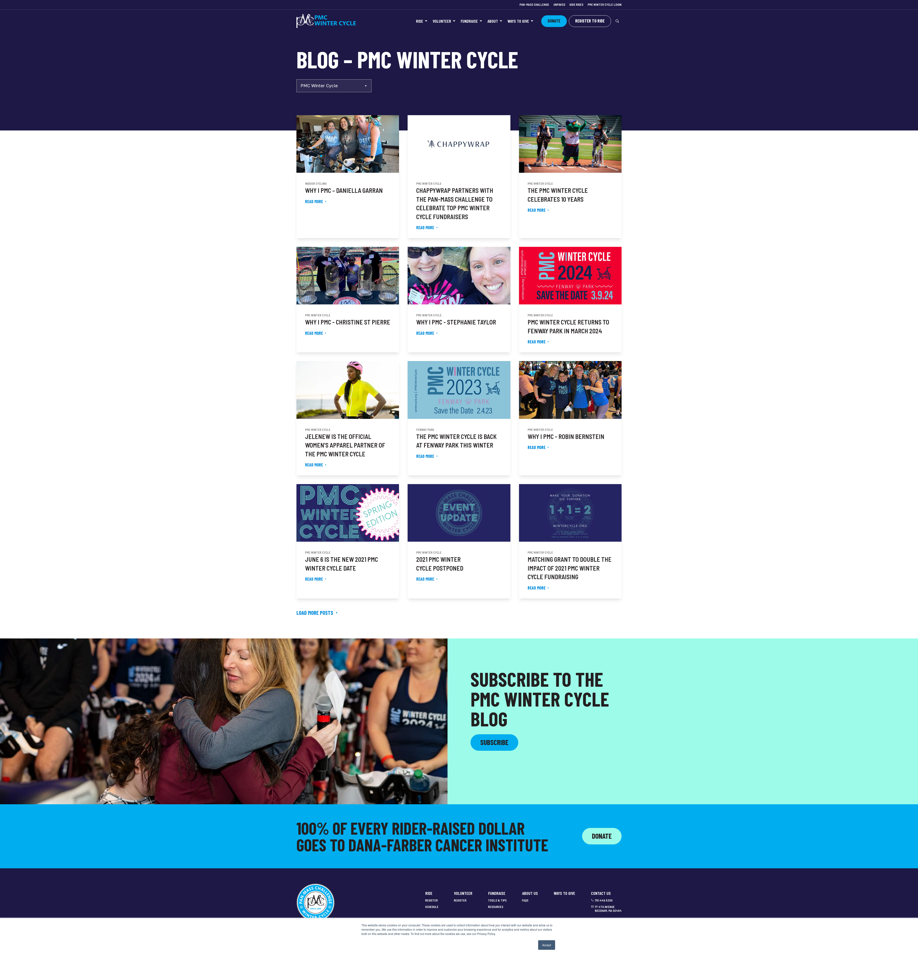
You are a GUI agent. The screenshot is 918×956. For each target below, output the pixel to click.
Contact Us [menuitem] (601, 893)
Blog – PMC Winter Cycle (407, 59)
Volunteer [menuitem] (463, 893)
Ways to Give (518, 21)
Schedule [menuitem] (431, 907)
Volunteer (442, 21)
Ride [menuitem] (428, 893)
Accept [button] (546, 945)
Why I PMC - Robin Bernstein (566, 436)
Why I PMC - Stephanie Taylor (456, 322)
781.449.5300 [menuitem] (603, 900)
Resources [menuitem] (495, 907)
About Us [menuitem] (530, 893)
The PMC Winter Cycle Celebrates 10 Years (558, 195)
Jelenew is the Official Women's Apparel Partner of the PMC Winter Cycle (345, 445)
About (492, 21)
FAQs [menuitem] (525, 900)
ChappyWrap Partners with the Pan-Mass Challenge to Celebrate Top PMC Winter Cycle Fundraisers (454, 203)
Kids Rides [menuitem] (576, 4)
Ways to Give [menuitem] (564, 893)
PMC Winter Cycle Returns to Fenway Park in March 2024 (568, 326)
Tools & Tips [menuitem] (497, 900)
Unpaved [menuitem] (559, 4)
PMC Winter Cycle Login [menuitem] (605, 4)
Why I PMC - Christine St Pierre (347, 322)
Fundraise (469, 21)
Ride (419, 21)
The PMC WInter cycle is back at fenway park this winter (456, 441)
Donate (602, 836)
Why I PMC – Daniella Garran (344, 190)
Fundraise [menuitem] (496, 893)
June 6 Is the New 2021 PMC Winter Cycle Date (341, 564)
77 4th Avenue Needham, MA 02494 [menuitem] (608, 909)
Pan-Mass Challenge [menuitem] (534, 4)
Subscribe (494, 742)
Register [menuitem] (431, 900)
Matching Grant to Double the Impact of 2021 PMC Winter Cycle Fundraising (570, 568)
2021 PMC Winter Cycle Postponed (439, 564)
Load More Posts (314, 613)
